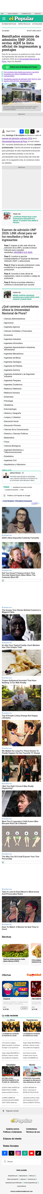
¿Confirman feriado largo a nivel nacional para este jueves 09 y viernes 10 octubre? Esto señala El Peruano (25, 219)
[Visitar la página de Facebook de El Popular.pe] (5, 1153)
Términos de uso (33, 1132)
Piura (22, 490)
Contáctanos (31, 1129)
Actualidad (5, 31)
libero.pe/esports (12, 1179)
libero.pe (32, 1176)
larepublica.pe (12, 1176)
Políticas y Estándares (12, 1132)
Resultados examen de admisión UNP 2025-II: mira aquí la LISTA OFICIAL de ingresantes (22, 80)
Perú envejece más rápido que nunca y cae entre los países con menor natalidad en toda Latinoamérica (21, 74)
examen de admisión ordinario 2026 (17, 138)
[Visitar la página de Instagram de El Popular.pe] (18, 1153)
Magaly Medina (13, 13)
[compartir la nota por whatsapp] (27, 131)
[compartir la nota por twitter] (32, 131)
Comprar (24, 1008)
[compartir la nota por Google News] (38, 131)
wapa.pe (23, 1179)
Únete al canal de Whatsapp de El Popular (23, 67)
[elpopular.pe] (21, 22)
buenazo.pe (31, 1179)
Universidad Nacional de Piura (14, 141)
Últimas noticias (9, 24)
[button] (3, 18)
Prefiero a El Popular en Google (18, 496)
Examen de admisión (11, 490)
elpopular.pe (23, 1176)
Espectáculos (24, 24)
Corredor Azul (26, 13)
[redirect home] (21, 1120)
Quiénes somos (12, 1129)
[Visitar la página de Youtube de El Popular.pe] (31, 1153)
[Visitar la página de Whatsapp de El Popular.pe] (25, 1153)
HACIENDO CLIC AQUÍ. (23, 252)
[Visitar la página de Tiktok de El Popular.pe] (38, 1153)
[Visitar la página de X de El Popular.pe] (11, 1153)
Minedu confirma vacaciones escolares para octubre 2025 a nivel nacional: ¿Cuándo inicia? (26, 297)
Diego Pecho (10, 131)
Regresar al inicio (12, 1111)
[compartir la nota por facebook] (21, 131)
